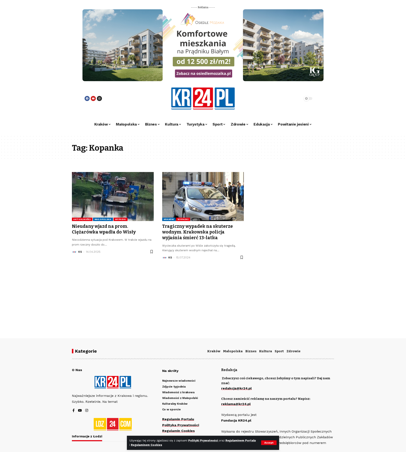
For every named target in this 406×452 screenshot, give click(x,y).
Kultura (265, 351)
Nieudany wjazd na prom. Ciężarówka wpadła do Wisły (104, 229)
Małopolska (103, 219)
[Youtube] (93, 98)
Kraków (169, 219)
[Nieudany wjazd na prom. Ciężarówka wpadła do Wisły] (113, 196)
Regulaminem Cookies (146, 445)
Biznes (250, 351)
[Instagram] (99, 98)
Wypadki (120, 219)
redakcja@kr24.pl (236, 388)
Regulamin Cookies (178, 431)
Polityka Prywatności (180, 425)
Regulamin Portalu (178, 419)
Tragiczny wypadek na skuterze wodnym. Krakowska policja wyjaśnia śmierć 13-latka (197, 232)
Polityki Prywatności (203, 440)
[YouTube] (79, 411)
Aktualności (82, 219)
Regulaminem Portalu (240, 440)
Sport (279, 351)
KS (80, 251)
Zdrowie (293, 351)
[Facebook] (87, 98)
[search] (288, 98)
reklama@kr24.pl (236, 404)
